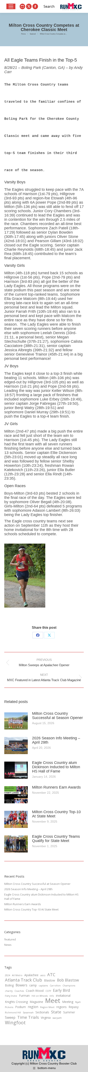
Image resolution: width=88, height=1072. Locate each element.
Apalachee (31, 975)
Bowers (21, 985)
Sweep (10, 1017)
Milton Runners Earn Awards (56, 787)
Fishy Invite (11, 995)
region (33, 1007)
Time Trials (28, 1017)
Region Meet (47, 1007)
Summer (69, 1012)
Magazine (36, 1002)
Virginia (46, 1018)
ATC (51, 975)
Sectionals (42, 1012)
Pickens (9, 1007)
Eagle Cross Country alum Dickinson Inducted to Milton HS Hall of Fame (56, 767)
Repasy (74, 1007)
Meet (52, 1000)
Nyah (78, 1002)
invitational (63, 995)
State (56, 1012)
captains (43, 985)
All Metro (17, 975)
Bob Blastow (68, 980)
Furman (24, 995)
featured (10, 939)
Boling (9, 985)
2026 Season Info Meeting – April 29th (56, 740)
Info (52, 995)
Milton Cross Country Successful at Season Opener (57, 715)
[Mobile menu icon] (10, 6)
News (8, 945)
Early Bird (61, 990)
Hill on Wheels (40, 995)
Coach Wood (35, 991)
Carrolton (55, 985)
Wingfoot (15, 1022)
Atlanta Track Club (23, 980)
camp (33, 985)
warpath (57, 1017)
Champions (69, 985)
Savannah (28, 1012)
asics (42, 975)
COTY (48, 990)
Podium (20, 1007)
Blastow (49, 980)
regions (61, 1007)
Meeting (67, 1002)
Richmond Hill (13, 1012)
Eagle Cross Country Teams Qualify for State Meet (56, 838)
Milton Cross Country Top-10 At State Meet (56, 814)
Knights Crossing (16, 1002)
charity (9, 990)
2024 (7, 975)
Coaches (19, 990)
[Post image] (16, 720)
